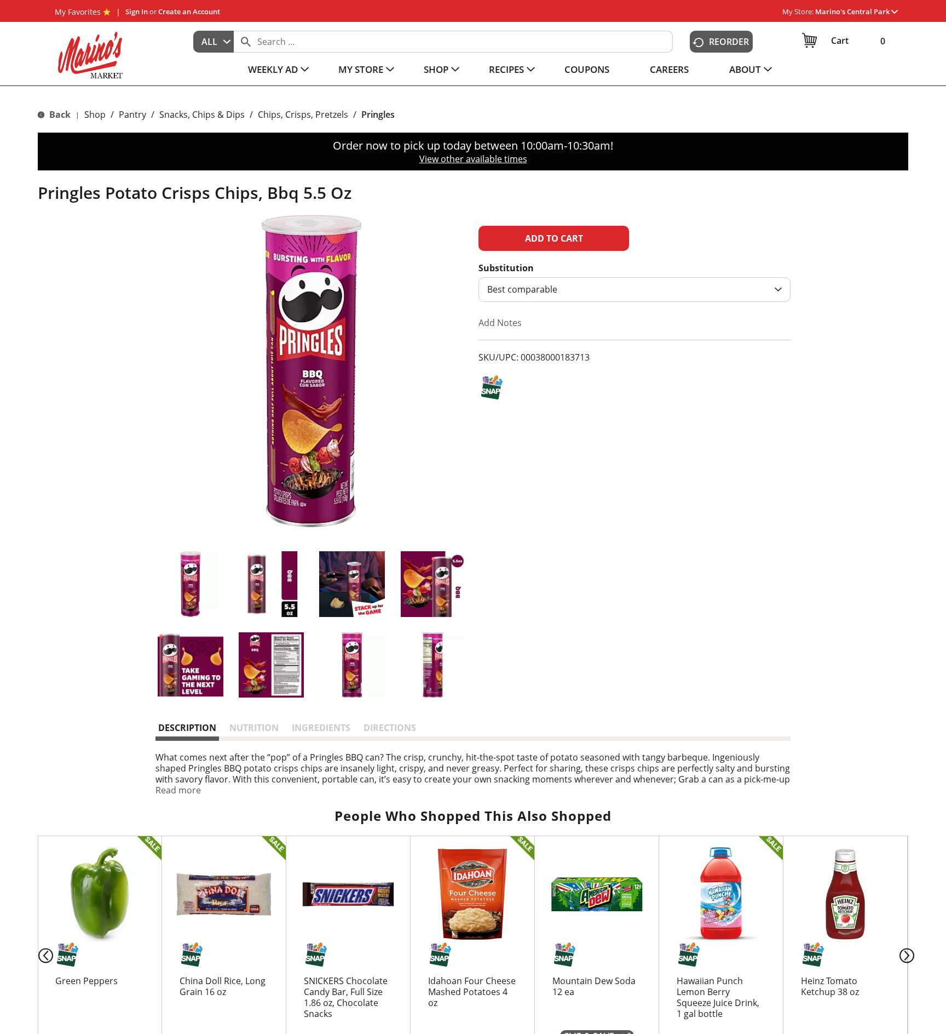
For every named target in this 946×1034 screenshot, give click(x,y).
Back (59, 114)
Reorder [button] (729, 42)
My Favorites (78, 12)
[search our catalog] (246, 42)
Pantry (132, 114)
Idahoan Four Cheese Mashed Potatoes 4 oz (472, 992)
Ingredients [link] (321, 728)
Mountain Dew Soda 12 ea (594, 986)
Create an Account (189, 11)
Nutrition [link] (254, 728)
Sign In (136, 11)
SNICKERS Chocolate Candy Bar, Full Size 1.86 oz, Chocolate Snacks (346, 997)
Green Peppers (86, 981)
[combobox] (213, 42)
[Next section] (909, 954)
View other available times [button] (473, 159)
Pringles (378, 114)
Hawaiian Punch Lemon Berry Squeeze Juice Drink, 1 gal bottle (718, 997)
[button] (856, 11)
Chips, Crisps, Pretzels (303, 114)
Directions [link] (390, 728)
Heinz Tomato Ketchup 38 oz (830, 986)
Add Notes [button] (500, 323)
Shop (95, 114)
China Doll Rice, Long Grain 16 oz (223, 986)
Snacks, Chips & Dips (202, 114)
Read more (178, 790)
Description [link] (187, 728)
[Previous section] (37, 954)
